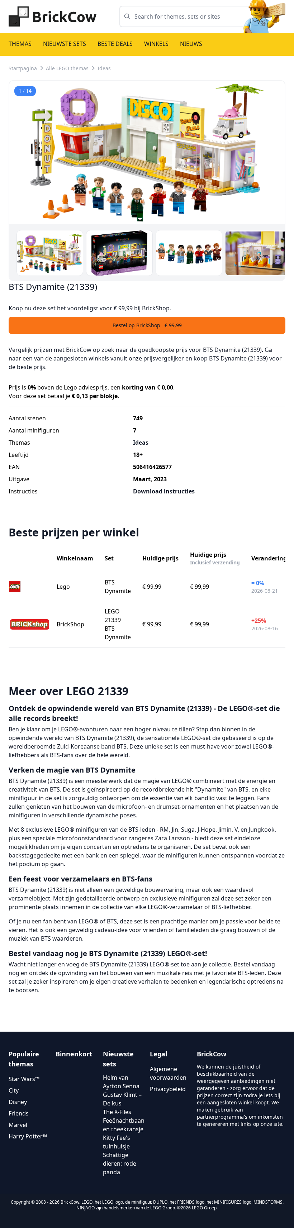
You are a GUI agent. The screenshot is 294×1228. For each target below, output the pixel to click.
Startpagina (23, 68)
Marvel (18, 1125)
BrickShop (70, 624)
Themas (20, 44)
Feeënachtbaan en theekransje (123, 1125)
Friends (19, 1113)
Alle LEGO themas (67, 68)
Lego (63, 587)
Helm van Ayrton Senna (121, 1082)
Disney (18, 1102)
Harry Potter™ (28, 1136)
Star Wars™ (24, 1079)
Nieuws (191, 44)
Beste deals (115, 44)
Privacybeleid (168, 1089)
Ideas (104, 68)
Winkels (156, 44)
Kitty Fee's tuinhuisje (116, 1142)
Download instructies (164, 491)
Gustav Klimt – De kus (122, 1099)
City (14, 1090)
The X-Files (117, 1112)
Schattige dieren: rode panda (119, 1163)
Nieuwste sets (64, 44)
